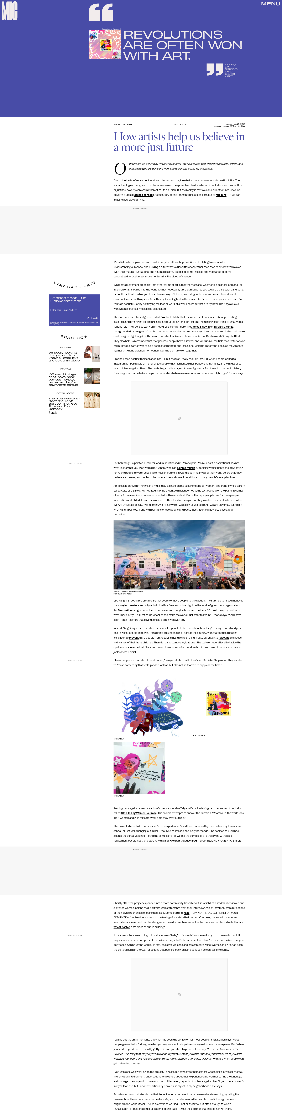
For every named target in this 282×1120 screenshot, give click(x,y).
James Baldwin (200, 326)
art (154, 600)
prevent (134, 637)
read (186, 912)
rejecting (224, 637)
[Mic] (9, 10)
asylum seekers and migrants (138, 605)
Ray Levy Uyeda (124, 124)
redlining (221, 194)
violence (133, 647)
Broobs (165, 317)
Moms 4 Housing (128, 610)
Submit (92, 317)
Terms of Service (89, 322)
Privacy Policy (54, 324)
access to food (143, 194)
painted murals (186, 467)
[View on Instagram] (179, 418)
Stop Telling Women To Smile (139, 813)
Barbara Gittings (223, 326)
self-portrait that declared (181, 840)
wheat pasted (122, 927)
